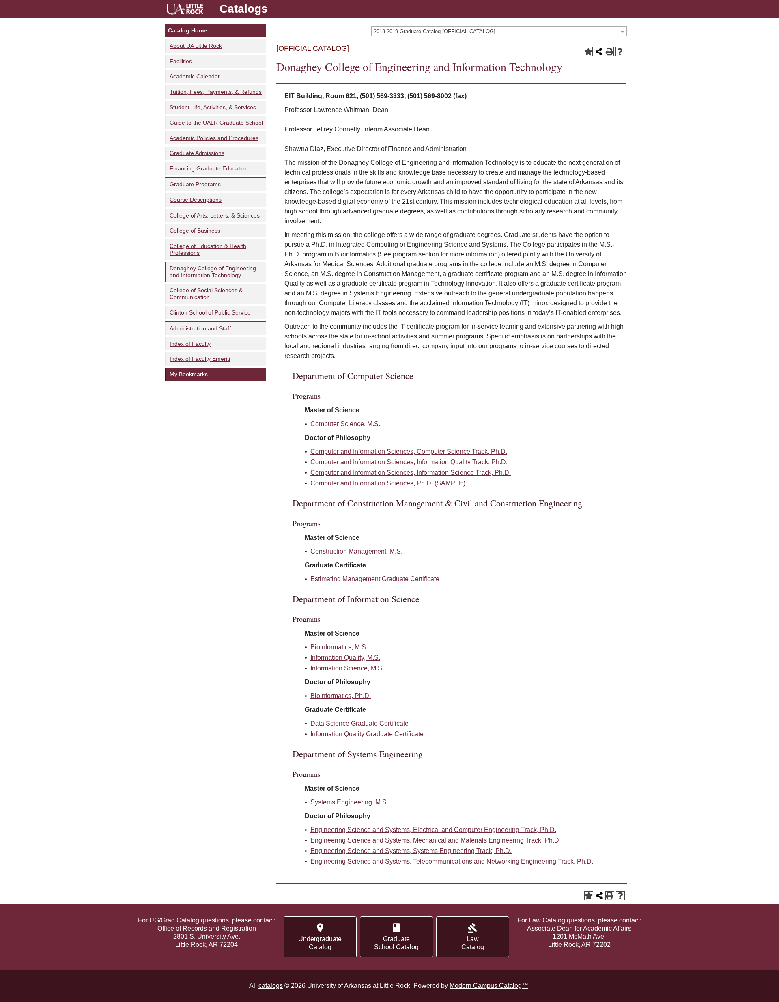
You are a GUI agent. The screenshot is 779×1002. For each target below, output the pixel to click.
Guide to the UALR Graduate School (216, 122)
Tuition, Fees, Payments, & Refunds (216, 91)
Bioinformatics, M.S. (339, 647)
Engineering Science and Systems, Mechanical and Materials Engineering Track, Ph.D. (435, 840)
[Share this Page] (598, 51)
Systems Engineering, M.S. (349, 802)
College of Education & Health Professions (208, 249)
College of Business (195, 230)
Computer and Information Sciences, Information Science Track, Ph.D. (410, 472)
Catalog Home (187, 30)
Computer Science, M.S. (345, 423)
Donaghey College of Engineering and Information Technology (213, 271)
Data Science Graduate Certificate (359, 723)
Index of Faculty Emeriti (200, 359)
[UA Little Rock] (184, 10)
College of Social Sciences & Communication (206, 293)
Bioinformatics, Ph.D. (340, 695)
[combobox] (499, 31)
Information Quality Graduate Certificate (367, 733)
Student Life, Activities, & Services (213, 107)
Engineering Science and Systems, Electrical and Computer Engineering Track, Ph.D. (433, 829)
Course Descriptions (196, 199)
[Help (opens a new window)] (619, 51)
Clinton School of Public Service (210, 312)
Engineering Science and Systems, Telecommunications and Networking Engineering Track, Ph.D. (451, 861)
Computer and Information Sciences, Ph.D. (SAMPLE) (387, 483)
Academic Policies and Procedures (214, 138)
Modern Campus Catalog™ (489, 985)
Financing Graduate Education (209, 168)
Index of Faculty (190, 343)
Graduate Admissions (197, 153)
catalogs (270, 985)
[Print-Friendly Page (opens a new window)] (609, 51)
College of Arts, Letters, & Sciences (215, 215)
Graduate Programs (195, 184)
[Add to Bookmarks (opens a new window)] (588, 51)
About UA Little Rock (196, 46)
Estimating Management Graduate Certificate (374, 578)
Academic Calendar (195, 76)
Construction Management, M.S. (356, 551)
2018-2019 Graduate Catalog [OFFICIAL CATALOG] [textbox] (434, 31)
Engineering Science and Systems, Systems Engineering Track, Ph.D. (411, 850)
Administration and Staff (200, 328)
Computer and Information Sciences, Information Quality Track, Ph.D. (409, 462)
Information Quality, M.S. (345, 657)
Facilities (181, 61)
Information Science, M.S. (347, 668)
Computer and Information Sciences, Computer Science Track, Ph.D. (408, 451)
